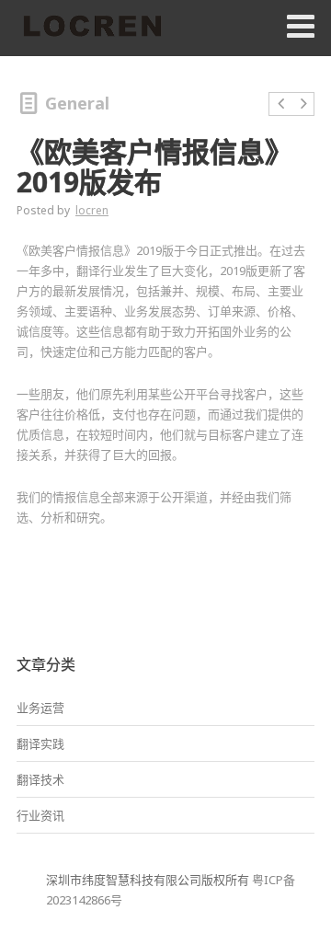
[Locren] (91, 28)
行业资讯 (40, 815)
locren (91, 210)
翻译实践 (40, 743)
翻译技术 (40, 779)
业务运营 (40, 707)
